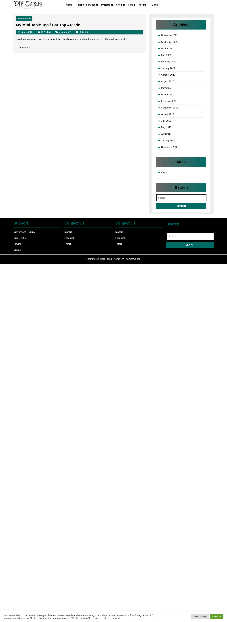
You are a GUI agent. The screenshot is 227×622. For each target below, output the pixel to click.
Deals (155, 4)
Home (69, 4)
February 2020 (168, 101)
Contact (17, 249)
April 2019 (166, 134)
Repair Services (86, 4)
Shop (119, 4)
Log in (164, 172)
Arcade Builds (24, 18)
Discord (68, 232)
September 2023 (169, 42)
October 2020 (168, 74)
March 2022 (167, 48)
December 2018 (169, 147)
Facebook (69, 238)
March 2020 (167, 94)
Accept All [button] (216, 617)
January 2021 (168, 68)
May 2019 (166, 127)
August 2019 (167, 114)
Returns (17, 243)
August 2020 (167, 81)
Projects (105, 4)
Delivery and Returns (24, 232)
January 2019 (168, 140)
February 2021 (168, 61)
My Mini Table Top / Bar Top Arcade (48, 25)
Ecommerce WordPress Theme (103, 259)
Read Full (28, 48)
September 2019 (169, 107)
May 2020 (166, 88)
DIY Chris (46, 32)
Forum (142, 4)
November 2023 (169, 35)
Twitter (67, 243)
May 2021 (166, 55)
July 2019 (166, 120)
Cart (130, 4)
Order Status (19, 238)
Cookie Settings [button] (200, 617)
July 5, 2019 (27, 32)
